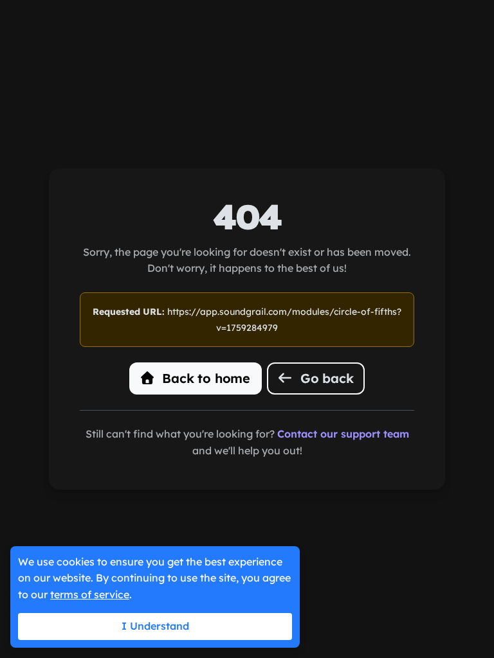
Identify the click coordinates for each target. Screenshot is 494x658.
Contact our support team (343, 433)
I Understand (155, 625)
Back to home (204, 378)
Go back (325, 378)
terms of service (89, 594)
